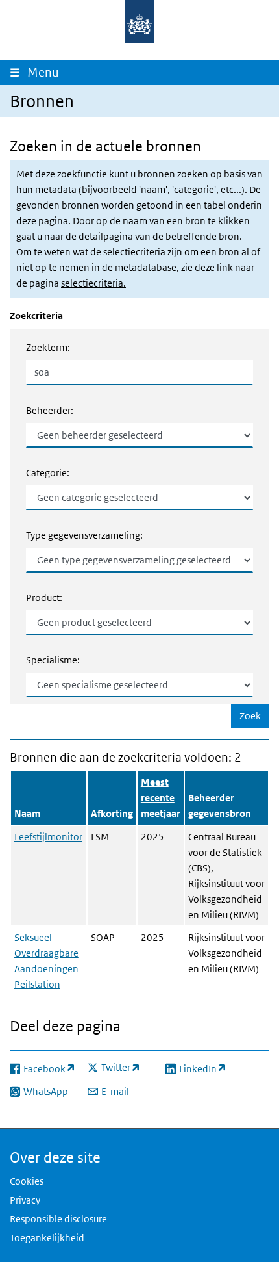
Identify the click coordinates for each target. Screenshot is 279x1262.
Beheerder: (49, 410)
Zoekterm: (48, 347)
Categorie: (47, 473)
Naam (27, 813)
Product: (44, 597)
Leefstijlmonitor (48, 837)
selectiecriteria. (93, 283)
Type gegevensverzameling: (84, 535)
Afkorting (112, 813)
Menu (46, 72)
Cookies (26, 1181)
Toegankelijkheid (47, 1237)
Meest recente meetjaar (160, 797)
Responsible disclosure (58, 1219)
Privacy (25, 1200)
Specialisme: (53, 660)
